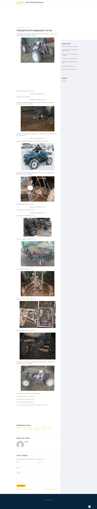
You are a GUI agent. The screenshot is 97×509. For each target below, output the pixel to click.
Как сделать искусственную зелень (69, 58)
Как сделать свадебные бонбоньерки (70, 46)
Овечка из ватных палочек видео (69, 69)
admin (28, 27)
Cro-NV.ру (21, 2)
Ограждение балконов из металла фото (43, 428)
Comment (18, 472)
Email (39, 462)
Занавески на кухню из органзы (50, 427)
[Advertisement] (48, 15)
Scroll (89, 507)
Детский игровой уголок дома (68, 66)
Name (18, 462)
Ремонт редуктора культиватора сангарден (25, 428)
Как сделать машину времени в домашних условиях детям (38, 428)
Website (18, 467)
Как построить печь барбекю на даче (51, 489)
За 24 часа (64, 81)
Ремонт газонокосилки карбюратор (31, 428)
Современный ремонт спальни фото (24, 489)
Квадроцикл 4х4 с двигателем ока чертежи (19, 428)
